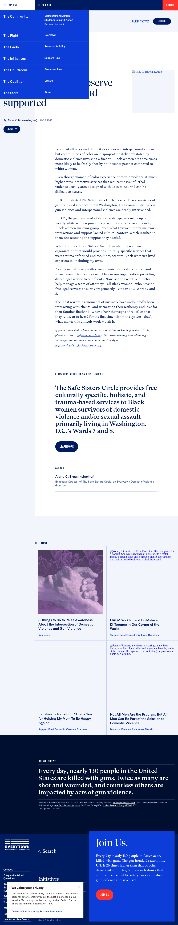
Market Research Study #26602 (117, 805)
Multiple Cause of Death (124, 802)
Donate (170, 5)
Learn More (67, 446)
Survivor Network (54, 24)
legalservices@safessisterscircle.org (78, 345)
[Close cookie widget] (79, 887)
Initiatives (48, 879)
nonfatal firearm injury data (67, 805)
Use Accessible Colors (16, 919)
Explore (12, 5)
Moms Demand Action (57, 15)
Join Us (162, 21)
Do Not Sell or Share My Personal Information (37, 911)
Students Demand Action (58, 20)
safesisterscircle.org (89, 335)
